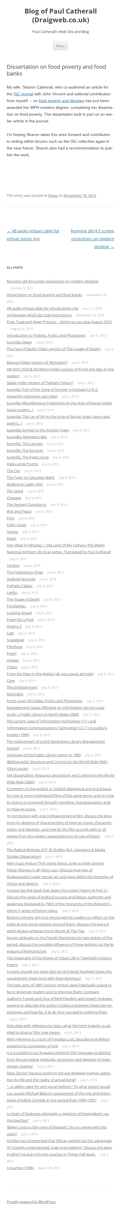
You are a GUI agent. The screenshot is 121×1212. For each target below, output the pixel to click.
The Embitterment (22, 687)
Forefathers (16, 606)
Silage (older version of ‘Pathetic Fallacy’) (40, 382)
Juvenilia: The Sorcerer (25, 450)
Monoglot (15, 694)
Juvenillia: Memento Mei (27, 436)
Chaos (12, 666)
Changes (14, 497)
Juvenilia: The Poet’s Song (28, 457)
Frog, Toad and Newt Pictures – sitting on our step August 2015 (59, 321)
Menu (60, 46)
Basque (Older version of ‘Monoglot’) (37, 362)
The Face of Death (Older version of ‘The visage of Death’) (54, 348)
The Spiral (15, 490)
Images (13, 660)
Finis (10, 518)
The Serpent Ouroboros (26, 504)
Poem (12, 653)
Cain (10, 633)
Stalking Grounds (21, 578)
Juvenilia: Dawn (19, 342)
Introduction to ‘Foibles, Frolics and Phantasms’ (46, 335)
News (52, 195)
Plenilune (14, 646)
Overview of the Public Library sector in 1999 (44, 754)
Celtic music (16, 524)
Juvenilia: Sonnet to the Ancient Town (38, 430)
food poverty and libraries (61, 100)
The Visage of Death (23, 599)
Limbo (12, 592)
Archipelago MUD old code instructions (39, 315)
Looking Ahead (19, 612)
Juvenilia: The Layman (25, 443)
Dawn (11, 538)
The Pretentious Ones (25, 572)
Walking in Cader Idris (25, 484)
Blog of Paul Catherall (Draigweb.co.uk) (60, 15)
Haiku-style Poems (22, 463)
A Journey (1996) (20, 1167)
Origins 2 (14, 626)
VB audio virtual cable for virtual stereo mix (43, 308)
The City (13, 470)
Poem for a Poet (20, 619)
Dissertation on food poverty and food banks (44, 294)
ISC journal (23, 94)
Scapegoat (15, 639)
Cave (11, 680)
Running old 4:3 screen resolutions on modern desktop (92, 238)
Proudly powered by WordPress (31, 1201)
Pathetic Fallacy (20, 585)
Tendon (13, 565)
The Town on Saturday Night (31, 477)
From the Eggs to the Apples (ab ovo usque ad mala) (50, 673)
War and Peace (19, 511)
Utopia (12, 531)
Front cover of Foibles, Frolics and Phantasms (44, 700)
